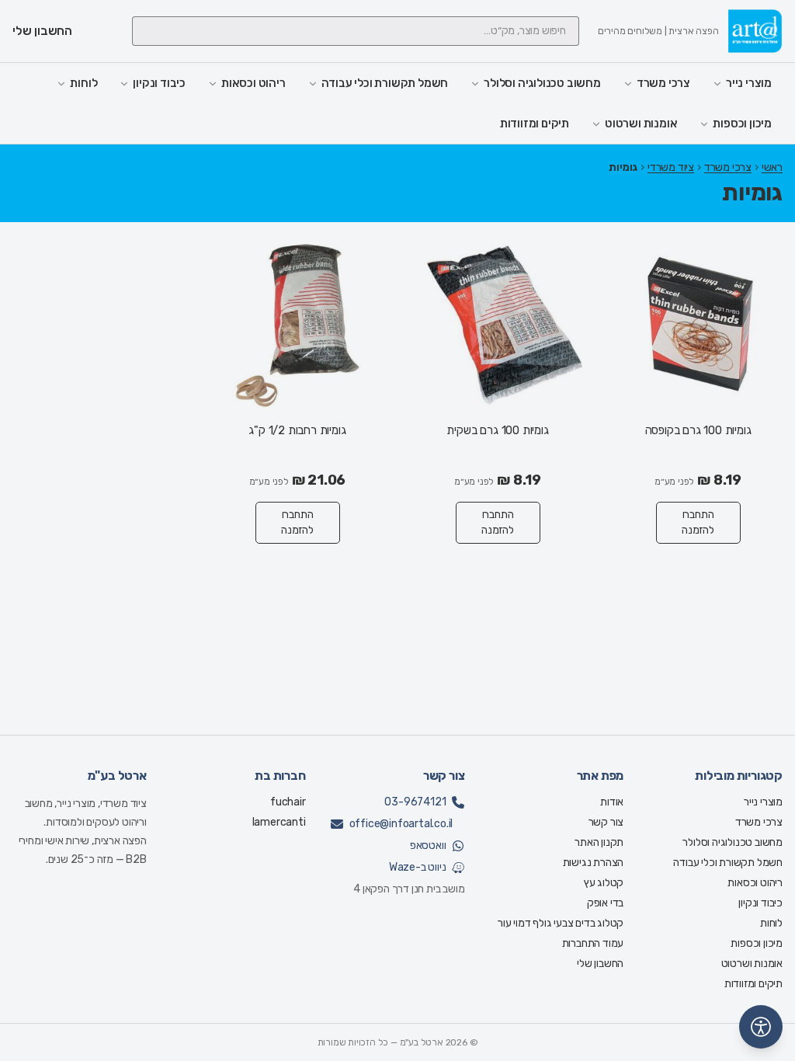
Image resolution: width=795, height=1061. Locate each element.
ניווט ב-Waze (417, 867)
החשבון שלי (600, 963)
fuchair (288, 802)
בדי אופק (605, 903)
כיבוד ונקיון (159, 83)
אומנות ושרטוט (641, 123)
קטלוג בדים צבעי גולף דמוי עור (560, 923)
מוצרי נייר (749, 83)
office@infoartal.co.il (401, 823)
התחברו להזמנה (698, 522)
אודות (611, 802)
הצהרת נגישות (593, 862)
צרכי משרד (663, 83)
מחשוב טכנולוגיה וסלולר (542, 83)
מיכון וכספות (742, 123)
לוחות (83, 83)
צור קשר (606, 822)
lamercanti (279, 822)
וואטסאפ (428, 845)
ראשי (772, 167)
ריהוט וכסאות (253, 83)
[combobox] (355, 31)
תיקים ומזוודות (534, 123)
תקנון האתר (599, 842)
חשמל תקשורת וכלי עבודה (385, 83)
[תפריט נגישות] (761, 1027)
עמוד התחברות (593, 943)
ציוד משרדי (670, 167)
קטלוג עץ (603, 882)
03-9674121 (415, 802)
